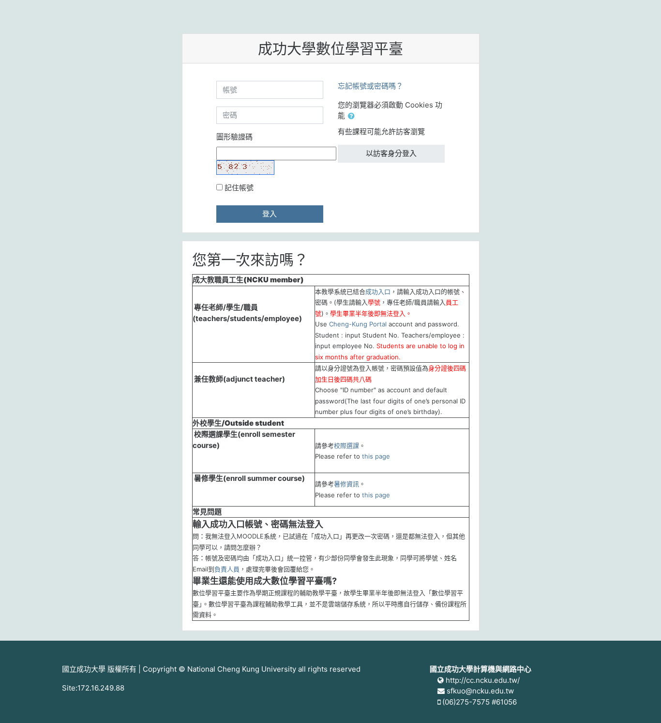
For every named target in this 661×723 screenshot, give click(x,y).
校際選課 (346, 445)
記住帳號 (239, 187)
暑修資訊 (346, 484)
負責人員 (227, 569)
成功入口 (378, 291)
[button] (353, 116)
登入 (269, 213)
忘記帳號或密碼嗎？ (370, 86)
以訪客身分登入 (391, 153)
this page (376, 456)
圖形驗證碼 (234, 136)
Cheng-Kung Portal (358, 324)
